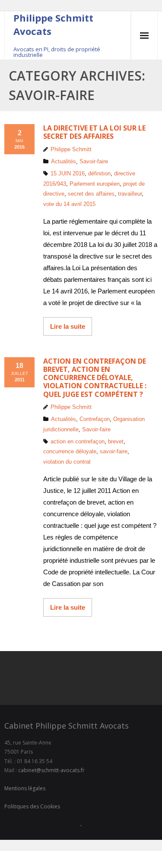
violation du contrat (67, 461)
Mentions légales (24, 788)
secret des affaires (91, 193)
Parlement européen (95, 184)
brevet (116, 441)
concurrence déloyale (69, 451)
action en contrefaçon (78, 441)
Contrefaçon (94, 419)
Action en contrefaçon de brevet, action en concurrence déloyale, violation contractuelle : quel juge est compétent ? (94, 377)
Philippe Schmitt (71, 149)
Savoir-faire (93, 161)
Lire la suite (67, 326)
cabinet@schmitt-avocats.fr (51, 770)
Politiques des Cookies (32, 806)
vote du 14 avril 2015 (69, 204)
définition (99, 173)
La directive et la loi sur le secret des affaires (94, 132)
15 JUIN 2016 (68, 173)
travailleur (130, 193)
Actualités (63, 161)
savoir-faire (113, 451)
